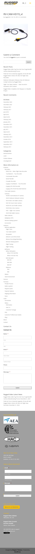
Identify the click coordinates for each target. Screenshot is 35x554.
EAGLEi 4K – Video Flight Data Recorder (16, 171)
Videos (6, 303)
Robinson (8, 267)
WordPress (17, 552)
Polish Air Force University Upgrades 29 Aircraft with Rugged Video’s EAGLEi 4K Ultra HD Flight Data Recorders (17, 75)
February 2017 (7, 109)
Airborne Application (10, 227)
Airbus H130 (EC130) (12, 255)
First (5, 340)
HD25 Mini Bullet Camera (12, 213)
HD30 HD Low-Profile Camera (14, 205)
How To (8, 307)
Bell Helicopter (10, 258)
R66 (8, 272)
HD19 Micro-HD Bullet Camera (14, 200)
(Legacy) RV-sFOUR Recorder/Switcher (16, 189)
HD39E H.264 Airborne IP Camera (15, 195)
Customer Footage (11, 310)
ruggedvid (7, 17)
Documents (8, 300)
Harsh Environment (10, 276)
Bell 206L (9, 262)
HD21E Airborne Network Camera (15, 198)
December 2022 (8, 104)
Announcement (8, 153)
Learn (5, 156)
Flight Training (9, 246)
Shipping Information (10, 293)
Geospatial (9, 234)
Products (6, 167)
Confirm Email (7, 361)
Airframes (7, 249)
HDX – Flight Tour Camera (13, 210)
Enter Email (6, 355)
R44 (8, 269)
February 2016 (7, 119)
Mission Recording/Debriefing (13, 239)
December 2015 (8, 124)
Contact (6, 322)
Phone (5, 365)
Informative (9, 305)
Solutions (6, 225)
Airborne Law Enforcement (13, 237)
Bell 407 (9, 265)
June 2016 (6, 112)
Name (6, 334)
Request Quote (9, 288)
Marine (6, 274)
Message (7, 372)
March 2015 (7, 132)
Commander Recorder (12, 176)
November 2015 (8, 127)
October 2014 (7, 139)
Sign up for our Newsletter (12, 507)
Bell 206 (9, 260)
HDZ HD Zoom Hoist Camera (14, 203)
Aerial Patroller (10, 179)
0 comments (23, 17)
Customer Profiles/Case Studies (13, 315)
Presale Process (9, 283)
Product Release (8, 158)
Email (6, 349)
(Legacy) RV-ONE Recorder (13, 186)
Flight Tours (9, 229)
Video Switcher (8, 215)
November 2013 (8, 144)
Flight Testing (9, 244)
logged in (12, 57)
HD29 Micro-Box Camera (12, 208)
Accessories (8, 223)
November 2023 (8, 102)
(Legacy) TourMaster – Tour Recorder (16, 184)
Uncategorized (7, 161)
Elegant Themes (17, 550)
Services (6, 279)
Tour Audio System (11, 232)
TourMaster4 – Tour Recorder (14, 174)
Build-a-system (9, 286)
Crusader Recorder (11, 181)
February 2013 (7, 147)
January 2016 (7, 122)
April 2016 (6, 114)
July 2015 (6, 129)
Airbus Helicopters (10, 251)
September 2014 (8, 142)
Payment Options (9, 291)
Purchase (6, 281)
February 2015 (7, 134)
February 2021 (7, 107)
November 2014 (8, 137)
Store (6, 296)
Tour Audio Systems (10, 191)
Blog (6, 317)
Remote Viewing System (11, 220)
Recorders (7, 169)
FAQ (6, 312)
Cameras (7, 193)
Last (5, 346)
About (5, 320)
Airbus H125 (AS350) (12, 253)
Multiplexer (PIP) (9, 218)
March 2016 (7, 117)
